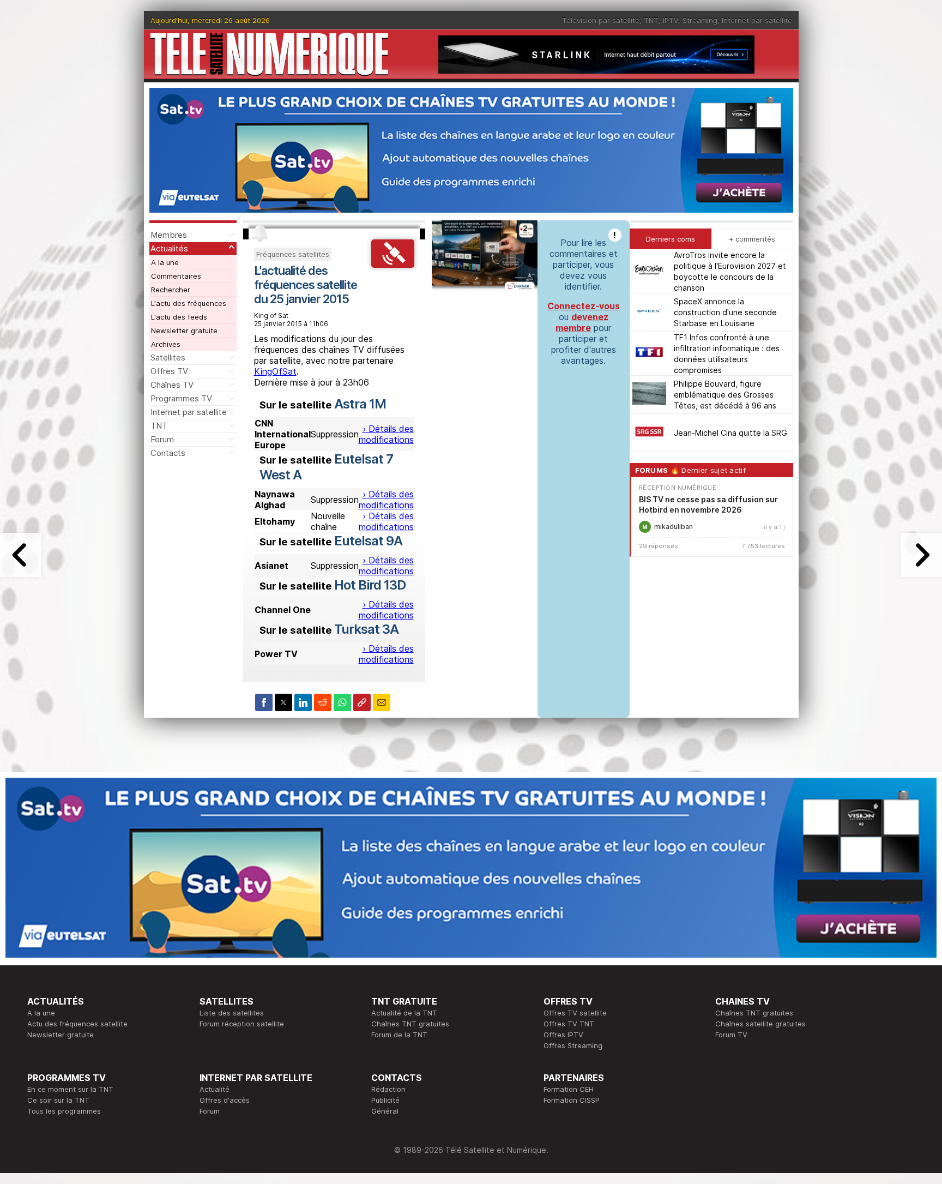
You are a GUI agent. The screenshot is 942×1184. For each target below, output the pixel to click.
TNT (651, 20)
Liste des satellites (232, 1012)
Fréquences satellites (292, 254)
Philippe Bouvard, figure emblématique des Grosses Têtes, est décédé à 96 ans (725, 394)
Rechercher (170, 289)
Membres (168, 235)
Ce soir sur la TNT (58, 1100)
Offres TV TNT (569, 1023)
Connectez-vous (583, 305)
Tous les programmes (64, 1111)
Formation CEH (569, 1089)
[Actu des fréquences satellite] (392, 264)
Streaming (700, 20)
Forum (162, 439)
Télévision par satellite (600, 20)
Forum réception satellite (242, 1023)
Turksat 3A (366, 629)
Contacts (167, 453)
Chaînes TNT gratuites (410, 1023)
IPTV (670, 20)
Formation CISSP (572, 1100)
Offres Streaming (573, 1045)
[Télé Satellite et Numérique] (269, 54)
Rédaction (388, 1089)
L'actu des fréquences (188, 303)
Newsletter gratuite (184, 330)
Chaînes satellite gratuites (760, 1023)
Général (384, 1111)
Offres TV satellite (575, 1012)
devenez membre (581, 322)
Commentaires (176, 276)
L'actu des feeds (179, 316)
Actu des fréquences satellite (77, 1023)
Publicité (385, 1100)
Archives (165, 344)
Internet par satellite (757, 20)
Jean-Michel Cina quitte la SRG (730, 432)
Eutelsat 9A (368, 541)
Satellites (167, 357)
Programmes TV (181, 398)
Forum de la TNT (399, 1034)
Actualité (215, 1089)
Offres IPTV (563, 1034)
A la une (165, 262)
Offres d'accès (225, 1100)
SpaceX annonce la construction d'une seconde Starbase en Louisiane (725, 312)
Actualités (169, 248)
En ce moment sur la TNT (70, 1089)
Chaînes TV (172, 385)
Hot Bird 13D (370, 585)
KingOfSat (275, 371)
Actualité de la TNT (404, 1012)
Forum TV (731, 1034)
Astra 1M (360, 404)
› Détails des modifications (386, 434)
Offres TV (169, 371)
